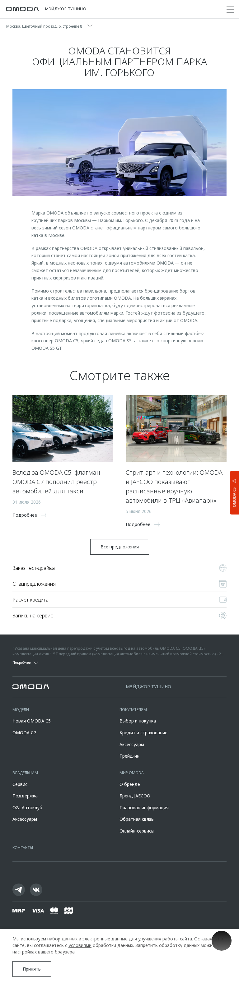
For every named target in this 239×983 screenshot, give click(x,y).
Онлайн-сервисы (137, 831)
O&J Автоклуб (27, 807)
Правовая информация (144, 807)
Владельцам (25, 772)
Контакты (22, 847)
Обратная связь (137, 819)
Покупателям (133, 709)
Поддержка (25, 796)
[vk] (36, 890)
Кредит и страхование (143, 733)
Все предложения (120, 547)
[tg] (18, 890)
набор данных (62, 939)
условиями (79, 945)
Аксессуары (132, 744)
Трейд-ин (129, 756)
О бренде (130, 784)
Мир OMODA (132, 772)
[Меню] (230, 9)
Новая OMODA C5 (31, 721)
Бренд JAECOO (135, 796)
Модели (20, 709)
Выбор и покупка (138, 721)
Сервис (19, 784)
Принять (32, 969)
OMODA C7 (24, 733)
